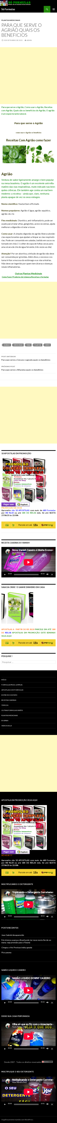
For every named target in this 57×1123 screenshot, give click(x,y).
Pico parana (6, 952)
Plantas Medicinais (9, 715)
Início (3, 680)
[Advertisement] (28, 75)
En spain (4, 720)
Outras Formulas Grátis (12, 710)
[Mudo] (47, 574)
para (29, 345)
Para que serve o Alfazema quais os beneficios (22, 368)
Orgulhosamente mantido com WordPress (17, 1120)
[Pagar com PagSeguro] (15, 504)
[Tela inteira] (52, 574)
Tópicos (4, 705)
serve (47, 345)
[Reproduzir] (5, 574)
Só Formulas (8, 9)
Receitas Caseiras (8, 700)
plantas (37, 345)
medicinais (18, 345)
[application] (28, 562)
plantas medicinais (10, 20)
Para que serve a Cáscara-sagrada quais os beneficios (25, 358)
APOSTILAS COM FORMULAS (12, 690)
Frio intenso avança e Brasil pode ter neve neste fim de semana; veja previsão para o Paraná (26, 941)
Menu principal (53, 9)
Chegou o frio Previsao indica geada (16, 947)
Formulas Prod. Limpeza (11, 685)
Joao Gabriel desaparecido (12, 935)
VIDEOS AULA (6, 726)
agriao (7, 345)
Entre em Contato (9, 695)
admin (29, 40)
